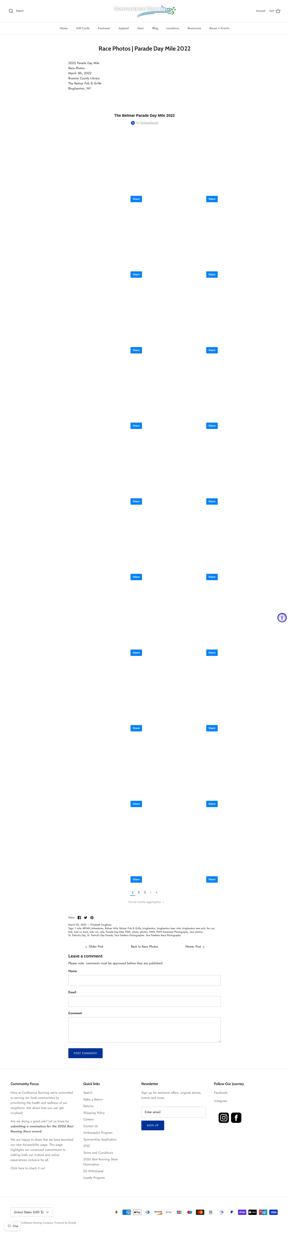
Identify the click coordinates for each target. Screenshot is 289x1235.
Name (72, 971)
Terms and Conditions (98, 1152)
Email (72, 992)
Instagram (220, 1101)
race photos (196, 932)
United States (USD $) (29, 1212)
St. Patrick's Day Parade (100, 935)
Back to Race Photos (144, 946)
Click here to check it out (28, 1168)
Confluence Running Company (36, 1223)
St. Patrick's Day (76, 935)
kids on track (81, 932)
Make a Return (93, 1099)
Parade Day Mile (115, 932)
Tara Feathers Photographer (129, 935)
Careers (88, 1119)
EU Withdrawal (93, 1171)
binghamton (149, 928)
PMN (152, 932)
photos (143, 932)
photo (135, 932)
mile (102, 932)
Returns (88, 1106)
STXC (86, 1146)
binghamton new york (193, 928)
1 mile (78, 928)
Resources (194, 28)
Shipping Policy (94, 1112)
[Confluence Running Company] (144, 11)
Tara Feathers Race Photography (163, 935)
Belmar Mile (111, 928)
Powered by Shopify (65, 1223)
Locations (173, 28)
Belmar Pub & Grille (130, 928)
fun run (210, 928)
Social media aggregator (146, 902)
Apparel (123, 28)
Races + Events (219, 28)
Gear (140, 28)
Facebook (220, 1092)
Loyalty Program (94, 1177)
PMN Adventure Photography (172, 932)
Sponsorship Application (100, 1139)
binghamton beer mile (168, 928)
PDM (128, 932)
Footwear (104, 28)
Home (64, 28)
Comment (75, 1013)
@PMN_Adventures (93, 928)
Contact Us (90, 1126)
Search (87, 1092)
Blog (155, 28)
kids (70, 932)
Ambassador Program (98, 1132)
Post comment (85, 1053)
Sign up (153, 1125)
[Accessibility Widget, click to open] (282, 617)
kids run (94, 932)
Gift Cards (82, 28)
